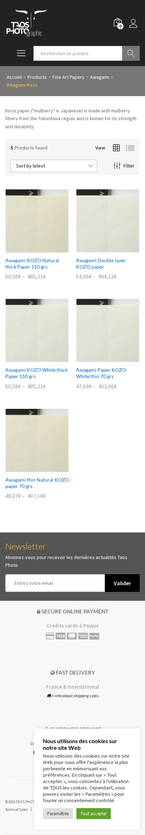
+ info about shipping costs (75, 695)
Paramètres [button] (58, 814)
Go (131, 53)
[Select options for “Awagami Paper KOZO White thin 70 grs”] (100, 358)
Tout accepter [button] (94, 814)
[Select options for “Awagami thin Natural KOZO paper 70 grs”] (29, 468)
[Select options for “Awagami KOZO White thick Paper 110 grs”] (29, 358)
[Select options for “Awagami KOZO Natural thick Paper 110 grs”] (29, 249)
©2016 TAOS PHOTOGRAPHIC (28, 801)
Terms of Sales (16, 809)
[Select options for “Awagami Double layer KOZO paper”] (100, 249)
